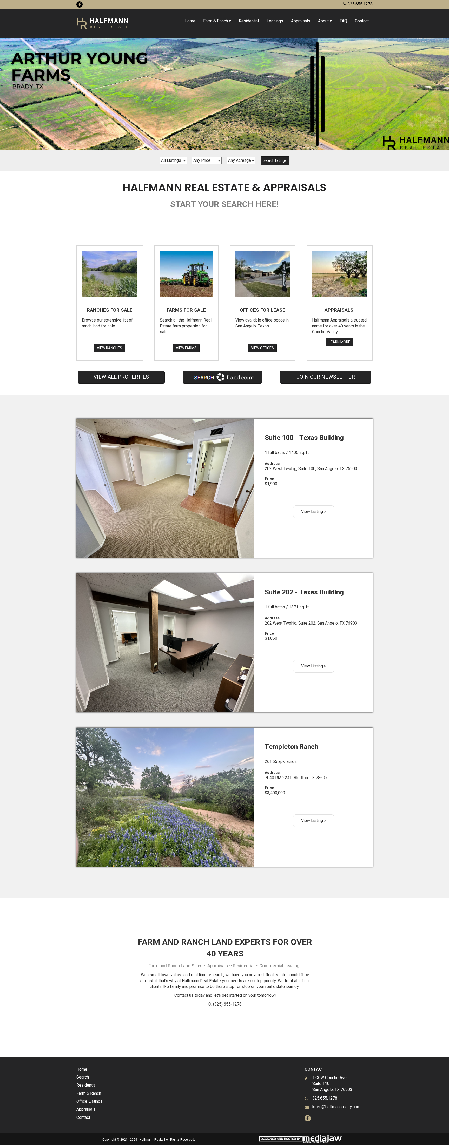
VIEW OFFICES (262, 348)
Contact (362, 21)
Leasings (275, 21)
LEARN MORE (339, 342)
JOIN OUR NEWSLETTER (325, 377)
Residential (249, 21)
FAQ (343, 21)
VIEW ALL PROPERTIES (121, 377)
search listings (275, 160)
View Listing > (313, 511)
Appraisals (300, 21)
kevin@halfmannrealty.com (336, 1107)
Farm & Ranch (88, 1093)
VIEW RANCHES (109, 348)
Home (189, 21)
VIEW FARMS (186, 348)
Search (82, 1077)
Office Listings (89, 1101)
